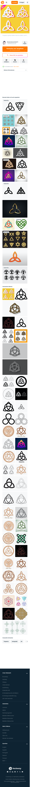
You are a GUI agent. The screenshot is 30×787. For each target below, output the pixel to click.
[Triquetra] (20, 166)
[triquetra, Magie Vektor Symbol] (8, 521)
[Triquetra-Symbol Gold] (8, 133)
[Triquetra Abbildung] (9, 189)
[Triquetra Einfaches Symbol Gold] (8, 214)
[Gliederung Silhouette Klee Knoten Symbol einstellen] (14, 533)
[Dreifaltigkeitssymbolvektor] (10, 143)
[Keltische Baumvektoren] (14, 325)
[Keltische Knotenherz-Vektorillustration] (8, 275)
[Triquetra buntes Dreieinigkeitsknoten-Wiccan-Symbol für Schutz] (8, 154)
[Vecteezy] (2, 2)
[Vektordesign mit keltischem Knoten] (8, 717)
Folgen (24, 43)
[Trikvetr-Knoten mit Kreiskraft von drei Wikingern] (8, 571)
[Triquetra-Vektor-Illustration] (9, 178)
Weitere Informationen (9, 70)
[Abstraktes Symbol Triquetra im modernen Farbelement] (20, 201)
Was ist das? (16, 66)
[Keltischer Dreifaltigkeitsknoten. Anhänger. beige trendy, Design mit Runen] (8, 546)
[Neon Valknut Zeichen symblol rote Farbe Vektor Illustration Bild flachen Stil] (8, 742)
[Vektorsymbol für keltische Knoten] (14, 106)
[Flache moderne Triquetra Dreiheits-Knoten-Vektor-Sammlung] (19, 130)
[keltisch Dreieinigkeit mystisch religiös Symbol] (8, 398)
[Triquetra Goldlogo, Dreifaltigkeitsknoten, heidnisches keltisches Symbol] (14, 247)
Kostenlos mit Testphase (15, 49)
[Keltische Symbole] (8, 120)
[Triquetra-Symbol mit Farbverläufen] (8, 167)
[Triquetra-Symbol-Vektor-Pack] (8, 345)
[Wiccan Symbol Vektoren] (14, 290)
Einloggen (21, 2)
